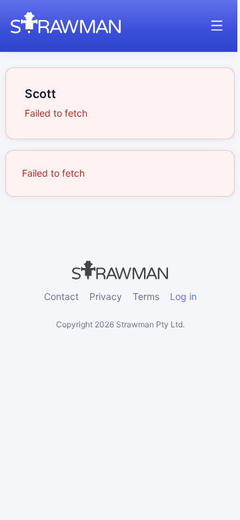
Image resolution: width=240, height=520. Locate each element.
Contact (61, 296)
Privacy (105, 296)
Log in (183, 296)
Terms (146, 296)
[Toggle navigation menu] (217, 26)
